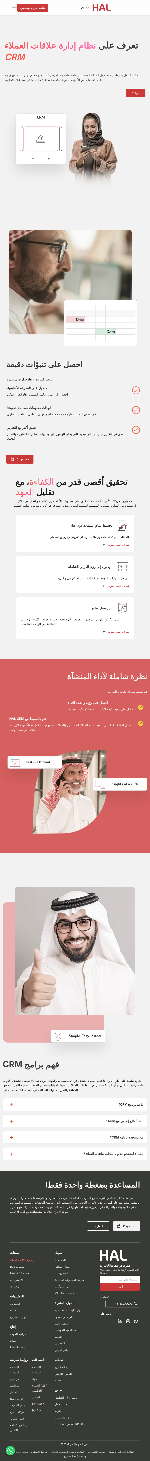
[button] (85, 8)
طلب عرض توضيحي (32, 8)
